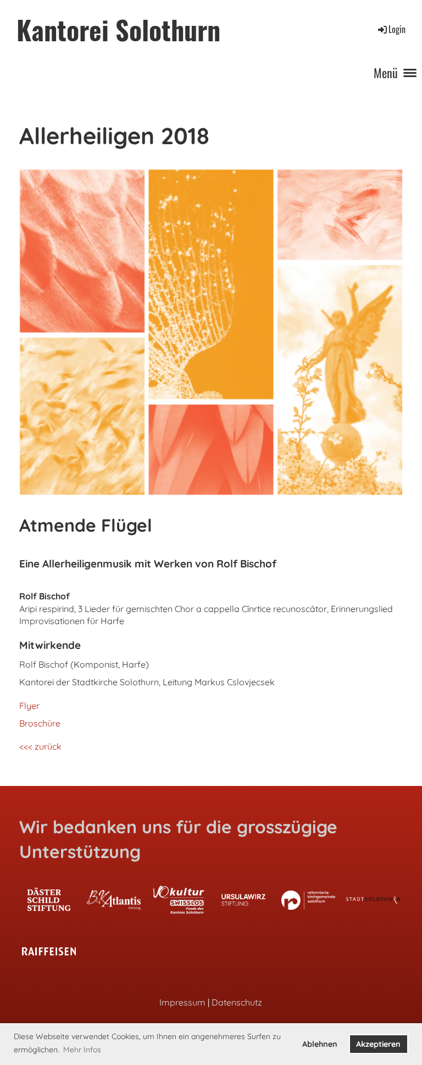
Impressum (182, 1002)
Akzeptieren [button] (378, 1044)
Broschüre (39, 723)
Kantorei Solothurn (118, 29)
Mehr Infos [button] (82, 1050)
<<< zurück (40, 746)
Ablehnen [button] (319, 1044)
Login (397, 29)
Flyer (29, 705)
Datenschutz (237, 1002)
